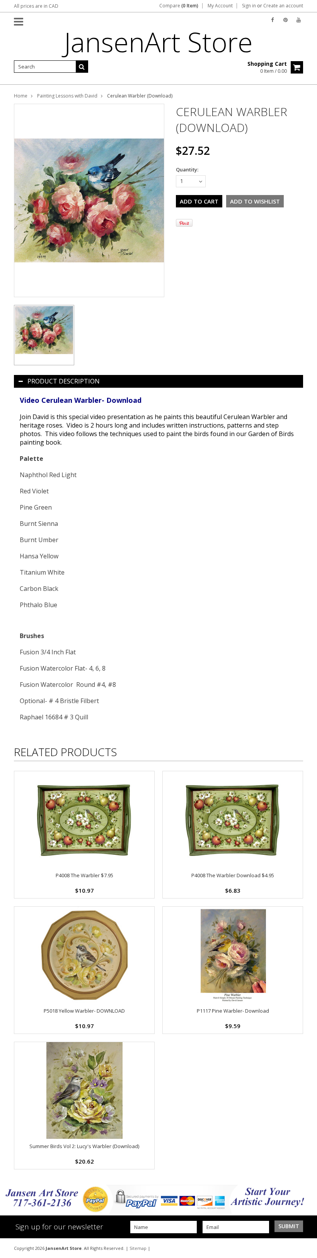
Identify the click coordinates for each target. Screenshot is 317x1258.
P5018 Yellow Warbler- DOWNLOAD (84, 1010)
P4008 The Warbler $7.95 (84, 875)
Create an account (283, 6)
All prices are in (36, 6)
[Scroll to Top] (305, 1248)
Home (20, 95)
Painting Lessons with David (67, 95)
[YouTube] (299, 19)
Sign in (249, 6)
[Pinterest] (285, 19)
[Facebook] (272, 19)
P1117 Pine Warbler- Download (233, 1010)
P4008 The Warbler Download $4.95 (232, 875)
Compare (178, 6)
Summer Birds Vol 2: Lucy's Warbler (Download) (84, 1146)
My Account (220, 6)
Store (158, 41)
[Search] (82, 66)
